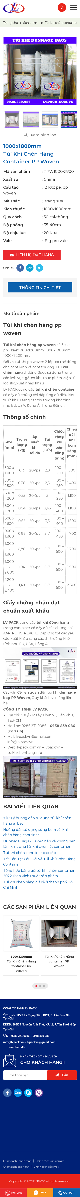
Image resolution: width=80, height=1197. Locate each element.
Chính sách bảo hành (16, 1166)
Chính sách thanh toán (17, 1160)
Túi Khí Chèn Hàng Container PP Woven (21, 964)
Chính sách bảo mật (46, 1166)
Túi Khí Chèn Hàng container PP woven (59, 961)
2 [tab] (40, 986)
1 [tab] (36, 986)
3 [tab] (44, 986)
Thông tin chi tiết (40, 287)
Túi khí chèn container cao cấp (29, 853)
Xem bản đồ (17, 1047)
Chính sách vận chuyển (50, 1160)
